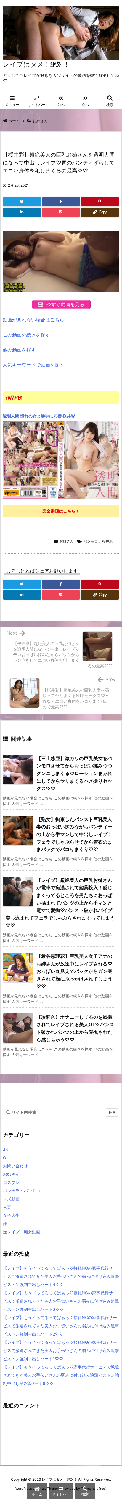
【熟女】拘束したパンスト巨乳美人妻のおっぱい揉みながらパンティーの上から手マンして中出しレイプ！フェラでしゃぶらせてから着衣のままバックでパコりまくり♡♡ (74, 834)
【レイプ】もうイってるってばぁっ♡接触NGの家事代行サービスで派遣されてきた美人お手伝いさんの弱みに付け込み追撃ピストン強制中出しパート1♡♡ (61, 1350)
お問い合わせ (15, 1165)
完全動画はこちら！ (61, 510)
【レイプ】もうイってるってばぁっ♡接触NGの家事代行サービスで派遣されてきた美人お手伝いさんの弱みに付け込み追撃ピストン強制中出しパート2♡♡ (61, 1325)
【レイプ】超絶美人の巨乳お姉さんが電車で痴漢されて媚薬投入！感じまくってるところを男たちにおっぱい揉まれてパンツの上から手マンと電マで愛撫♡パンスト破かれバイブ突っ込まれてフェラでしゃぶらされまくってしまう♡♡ (60, 902)
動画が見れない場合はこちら (33, 320)
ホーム (14, 120)
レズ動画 (11, 1198)
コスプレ (11, 1182)
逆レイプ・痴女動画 (21, 1231)
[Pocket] (61, 212)
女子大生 (11, 1215)
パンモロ (91, 541)
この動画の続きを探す (26, 335)
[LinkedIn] (22, 212)
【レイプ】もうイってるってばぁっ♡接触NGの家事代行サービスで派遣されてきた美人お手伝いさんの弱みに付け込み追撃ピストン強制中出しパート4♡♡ (61, 1276)
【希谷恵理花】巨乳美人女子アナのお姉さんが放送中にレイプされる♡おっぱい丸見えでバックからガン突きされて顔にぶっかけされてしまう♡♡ (74, 971)
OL (6, 1157)
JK (5, 1149)
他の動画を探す (19, 350)
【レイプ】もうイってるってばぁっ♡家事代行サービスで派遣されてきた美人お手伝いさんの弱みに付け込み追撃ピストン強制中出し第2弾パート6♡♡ (61, 1375)
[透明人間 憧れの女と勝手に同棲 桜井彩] (61, 459)
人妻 (7, 1207)
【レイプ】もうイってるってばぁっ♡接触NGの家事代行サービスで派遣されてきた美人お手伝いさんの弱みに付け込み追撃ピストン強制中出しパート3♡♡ (61, 1301)
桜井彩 (107, 541)
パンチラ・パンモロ (21, 1190)
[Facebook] (61, 201)
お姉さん (40, 120)
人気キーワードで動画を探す (33, 365)
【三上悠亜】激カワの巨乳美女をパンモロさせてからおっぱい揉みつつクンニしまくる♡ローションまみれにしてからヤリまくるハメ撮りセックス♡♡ (74, 773)
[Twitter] (22, 201)
